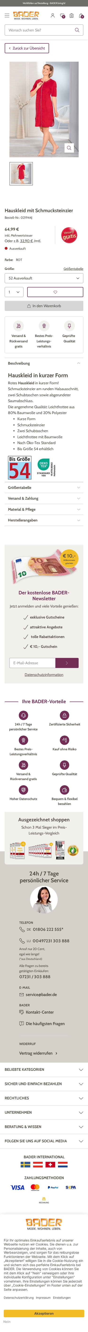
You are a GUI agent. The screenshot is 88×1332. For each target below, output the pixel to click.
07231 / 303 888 (34, 976)
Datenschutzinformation (44, 674)
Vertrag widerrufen (36, 1053)
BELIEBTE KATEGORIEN (24, 1069)
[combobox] (44, 30)
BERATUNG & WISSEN (23, 1126)
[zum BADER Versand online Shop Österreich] (38, 1164)
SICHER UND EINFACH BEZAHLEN (33, 1084)
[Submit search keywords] (77, 30)
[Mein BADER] (52, 15)
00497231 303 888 (51, 940)
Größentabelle (73, 269)
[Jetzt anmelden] (67, 663)
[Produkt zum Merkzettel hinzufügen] (55, 292)
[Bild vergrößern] (69, 148)
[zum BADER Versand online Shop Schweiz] (50, 1164)
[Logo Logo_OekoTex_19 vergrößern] (47, 467)
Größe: (9, 269)
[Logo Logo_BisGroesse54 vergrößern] (19, 467)
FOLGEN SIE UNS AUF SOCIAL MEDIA (36, 1141)
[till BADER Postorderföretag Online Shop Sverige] (25, 1164)
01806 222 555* (48, 929)
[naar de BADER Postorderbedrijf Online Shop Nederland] (63, 1164)
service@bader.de (41, 994)
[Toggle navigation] (7, 15)
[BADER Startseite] (26, 15)
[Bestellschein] (71, 15)
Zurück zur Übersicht (29, 48)
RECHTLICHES (17, 1098)
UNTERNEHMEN (18, 1112)
